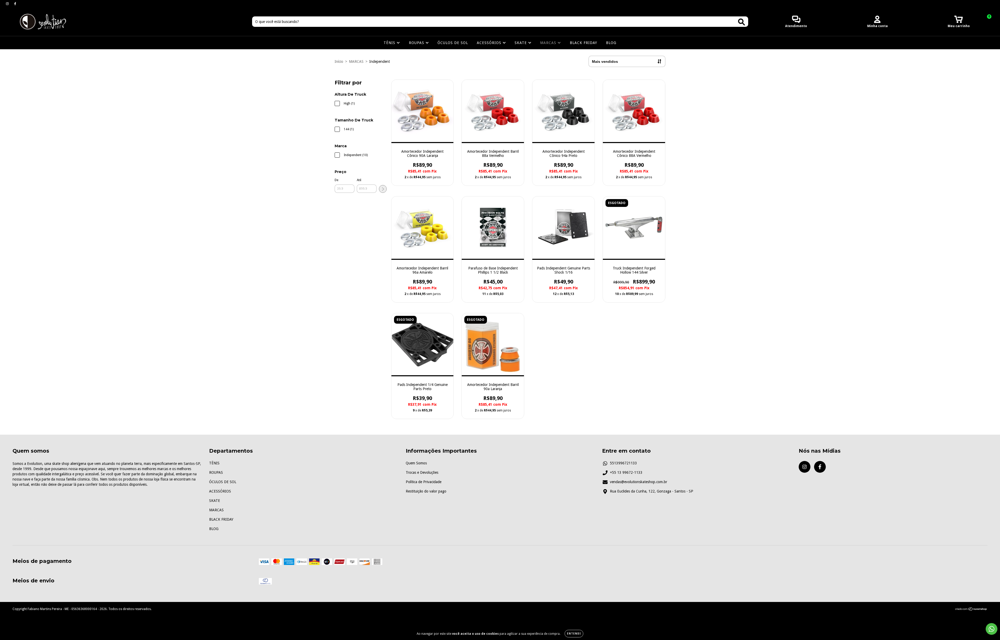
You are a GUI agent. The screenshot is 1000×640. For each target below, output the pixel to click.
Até (359, 180)
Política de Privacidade (423, 482)
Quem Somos (416, 463)
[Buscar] (741, 22)
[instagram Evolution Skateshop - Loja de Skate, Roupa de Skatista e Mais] (8, 4)
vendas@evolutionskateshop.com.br (638, 482)
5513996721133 (623, 463)
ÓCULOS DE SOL (453, 43)
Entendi (574, 633)
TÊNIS (390, 43)
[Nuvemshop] (971, 610)
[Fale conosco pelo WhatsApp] (991, 629)
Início (339, 61)
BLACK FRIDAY (583, 43)
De (336, 180)
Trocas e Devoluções (422, 472)
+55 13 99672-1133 (626, 472)
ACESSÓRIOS (490, 43)
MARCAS (549, 43)
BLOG (611, 43)
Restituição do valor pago (426, 491)
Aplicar (383, 189)
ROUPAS (417, 43)
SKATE (521, 43)
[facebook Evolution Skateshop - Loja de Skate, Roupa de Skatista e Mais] (15, 4)
